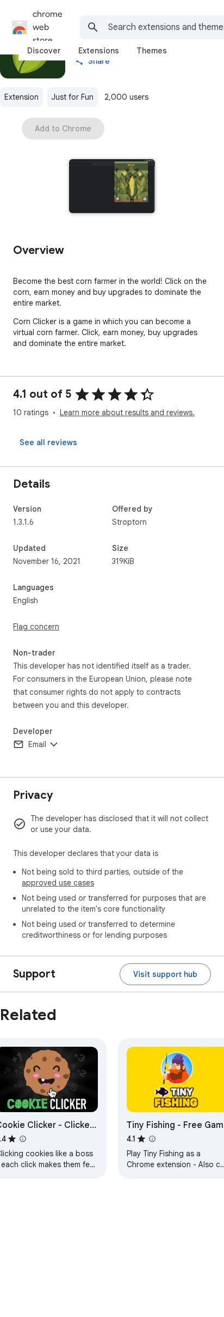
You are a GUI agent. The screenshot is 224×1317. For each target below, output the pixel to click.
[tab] (44, 50)
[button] (112, 187)
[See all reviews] (48, 442)
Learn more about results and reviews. (127, 412)
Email (37, 744)
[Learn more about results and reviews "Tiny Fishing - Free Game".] (152, 1139)
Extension (21, 97)
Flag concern (36, 627)
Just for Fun (73, 97)
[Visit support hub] (165, 974)
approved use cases (58, 883)
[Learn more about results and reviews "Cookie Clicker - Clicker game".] (23, 1139)
